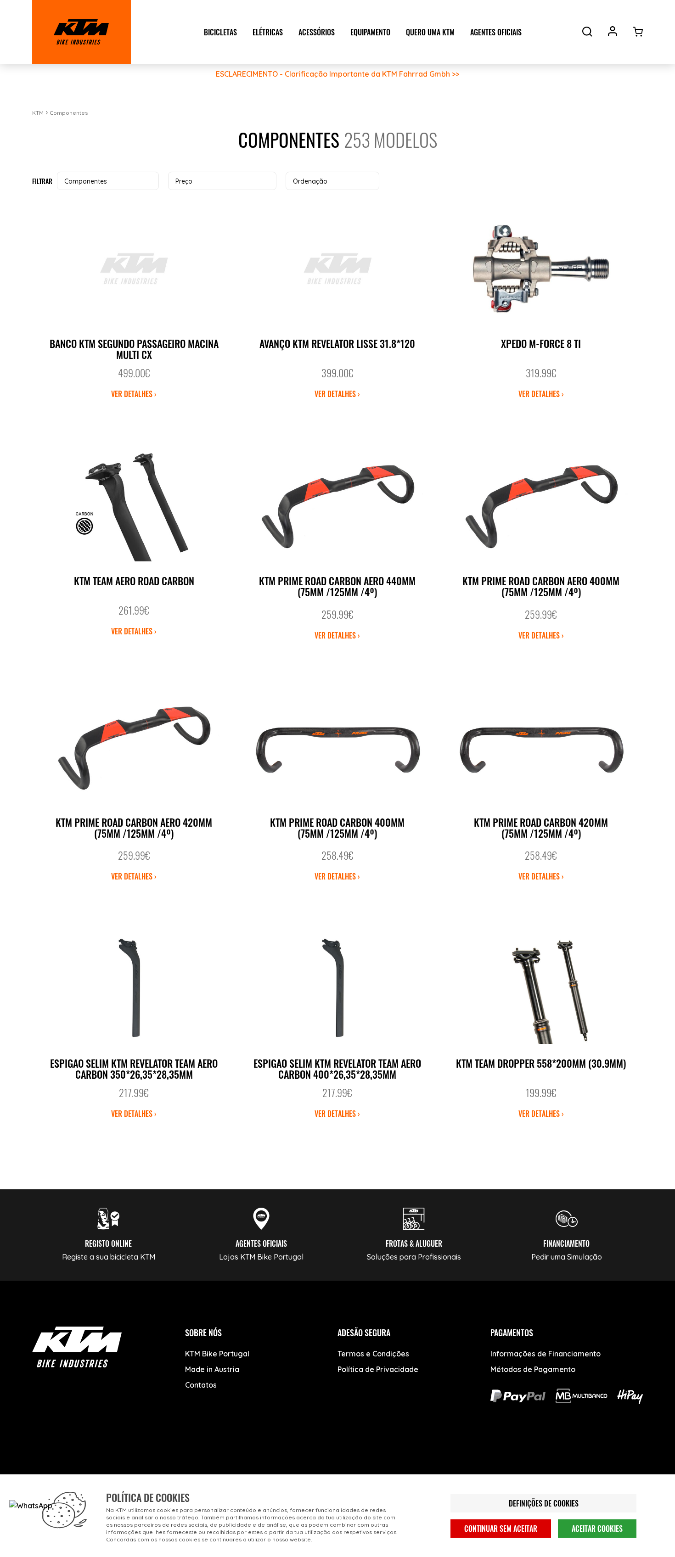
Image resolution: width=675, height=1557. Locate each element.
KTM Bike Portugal (217, 1353)
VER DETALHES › (134, 393)
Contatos (201, 1384)
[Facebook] (44, 1465)
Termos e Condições (373, 1353)
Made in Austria (212, 1369)
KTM (38, 112)
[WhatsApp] (148, 1465)
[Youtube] (79, 1465)
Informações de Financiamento (545, 1353)
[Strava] (182, 1465)
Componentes (69, 112)
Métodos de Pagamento (532, 1369)
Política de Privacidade (378, 1369)
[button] (108, 181)
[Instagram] (113, 1465)
